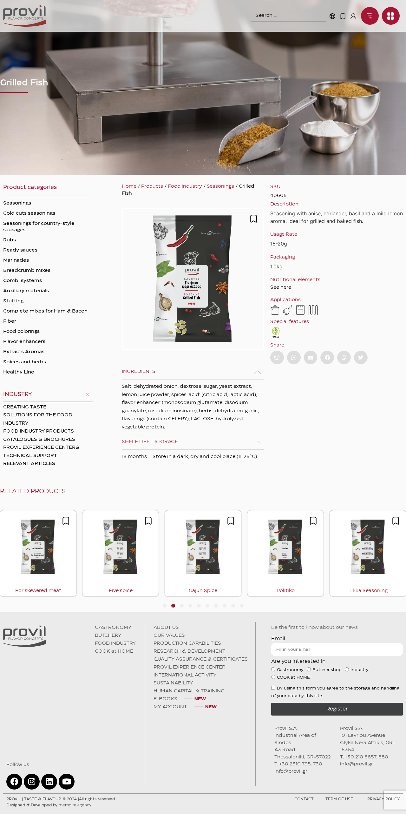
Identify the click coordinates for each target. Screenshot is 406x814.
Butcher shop (327, 670)
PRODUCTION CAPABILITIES (187, 643)
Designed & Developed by (48, 805)
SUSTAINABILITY (173, 683)
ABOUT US (166, 627)
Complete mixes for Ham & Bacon (45, 311)
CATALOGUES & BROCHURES (39, 439)
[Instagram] (32, 782)
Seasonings (17, 203)
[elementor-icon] (343, 16)
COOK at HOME (114, 651)
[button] (311, 357)
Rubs (9, 240)
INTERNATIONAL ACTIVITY (185, 675)
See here (280, 287)
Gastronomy (290, 670)
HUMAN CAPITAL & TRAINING (189, 691)
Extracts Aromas (23, 352)
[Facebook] (14, 782)
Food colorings (21, 331)
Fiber (9, 321)
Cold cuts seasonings (29, 213)
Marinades (16, 260)
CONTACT (304, 799)
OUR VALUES (169, 635)
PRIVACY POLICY (383, 799)
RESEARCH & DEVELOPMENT (189, 651)
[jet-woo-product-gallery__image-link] (193, 279)
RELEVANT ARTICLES (29, 463)
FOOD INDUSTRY (115, 643)
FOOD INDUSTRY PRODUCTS (38, 431)
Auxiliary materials (26, 291)
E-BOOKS (165, 699)
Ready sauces (20, 250)
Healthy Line (18, 372)
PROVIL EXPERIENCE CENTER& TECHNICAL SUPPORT (41, 451)
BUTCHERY (108, 635)
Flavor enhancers (24, 342)
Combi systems (22, 281)
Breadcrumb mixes (26, 270)
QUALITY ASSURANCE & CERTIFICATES (201, 659)
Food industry (185, 186)
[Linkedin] (49, 782)
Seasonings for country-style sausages (39, 226)
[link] (368, 16)
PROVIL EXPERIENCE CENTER (190, 667)
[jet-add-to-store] (254, 219)
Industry (359, 670)
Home (129, 186)
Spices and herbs (24, 362)
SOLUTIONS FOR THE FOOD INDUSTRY (37, 419)
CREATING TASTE (24, 407)
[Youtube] (67, 782)
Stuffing (13, 301)
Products (152, 186)
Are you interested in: (299, 661)
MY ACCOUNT (171, 707)
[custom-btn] (277, 357)
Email (278, 638)
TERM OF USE (339, 799)
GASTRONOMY (113, 627)
